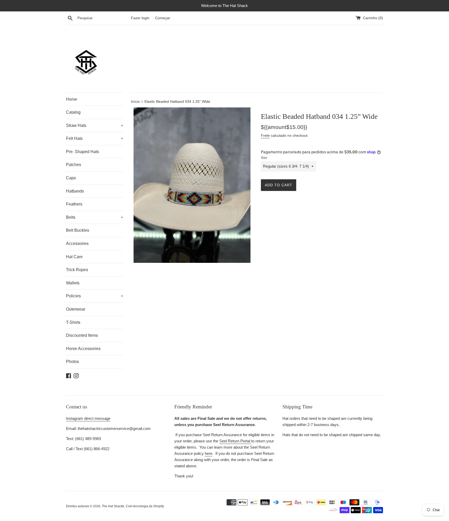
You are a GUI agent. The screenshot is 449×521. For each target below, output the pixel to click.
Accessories (77, 243)
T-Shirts (73, 322)
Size (264, 158)
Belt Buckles (77, 230)
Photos (72, 361)
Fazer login (140, 18)
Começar (162, 18)
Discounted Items (82, 335)
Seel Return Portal (235, 441)
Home (71, 99)
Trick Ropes (77, 270)
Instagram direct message (88, 418)
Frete (265, 135)
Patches (73, 164)
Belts (94, 217)
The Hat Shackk (113, 506)
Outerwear (75, 309)
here (208, 453)
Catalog (73, 112)
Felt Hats (94, 138)
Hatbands (75, 191)
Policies (94, 296)
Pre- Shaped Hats (82, 151)
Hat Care (74, 257)
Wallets (73, 283)
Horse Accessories (83, 348)
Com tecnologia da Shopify (145, 506)
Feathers (74, 204)
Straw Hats (94, 125)
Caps (71, 178)
